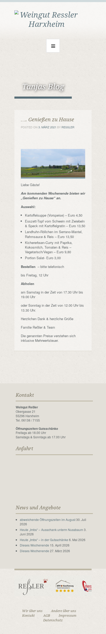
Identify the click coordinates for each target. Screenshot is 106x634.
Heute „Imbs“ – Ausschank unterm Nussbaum (51, 529)
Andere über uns (63, 611)
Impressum (67, 615)
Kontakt (28, 615)
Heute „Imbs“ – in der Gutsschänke (44, 539)
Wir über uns (32, 611)
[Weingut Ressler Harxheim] (46, 18)
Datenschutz (53, 620)
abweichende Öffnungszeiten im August (47, 519)
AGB (46, 615)
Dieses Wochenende (34, 545)
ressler (67, 127)
